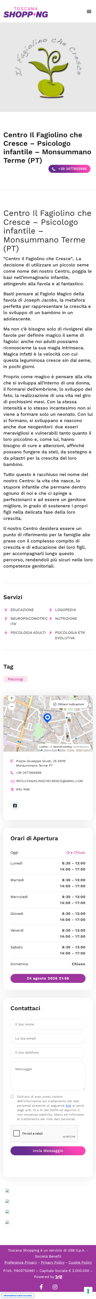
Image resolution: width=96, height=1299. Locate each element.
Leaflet (43, 746)
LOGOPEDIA (65, 610)
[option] (48, 67)
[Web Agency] (58, 1277)
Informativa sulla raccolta (18, 1295)
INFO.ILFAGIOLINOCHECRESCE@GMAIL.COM (49, 781)
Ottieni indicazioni (71, 704)
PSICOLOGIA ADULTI (28, 632)
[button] (89, 11)
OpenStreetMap (62, 746)
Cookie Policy (80, 1262)
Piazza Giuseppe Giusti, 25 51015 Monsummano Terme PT (41, 763)
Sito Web (23, 789)
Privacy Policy (53, 1262)
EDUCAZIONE (22, 610)
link (68, 1105)
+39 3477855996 (72, 169)
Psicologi (15, 679)
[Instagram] (55, 1287)
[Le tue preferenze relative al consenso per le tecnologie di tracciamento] (88, 1291)
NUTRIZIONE (66, 618)
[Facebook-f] (41, 1287)
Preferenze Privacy (20, 1262)
